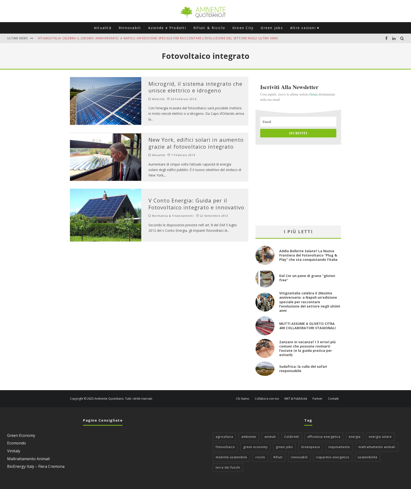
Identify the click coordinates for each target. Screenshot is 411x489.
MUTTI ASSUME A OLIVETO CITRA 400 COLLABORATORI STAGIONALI (307, 325)
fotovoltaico (225, 447)
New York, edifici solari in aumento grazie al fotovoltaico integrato (196, 143)
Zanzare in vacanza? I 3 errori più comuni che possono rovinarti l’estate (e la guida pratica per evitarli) (307, 348)
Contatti (333, 398)
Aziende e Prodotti (167, 27)
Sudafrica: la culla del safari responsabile (303, 368)
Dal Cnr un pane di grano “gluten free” (307, 277)
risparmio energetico (332, 457)
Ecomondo (16, 443)
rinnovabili (299, 457)
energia (355, 437)
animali (270, 437)
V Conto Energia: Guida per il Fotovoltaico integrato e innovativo (196, 204)
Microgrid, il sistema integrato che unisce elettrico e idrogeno (195, 87)
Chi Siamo (242, 398)
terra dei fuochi (228, 467)
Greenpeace (310, 447)
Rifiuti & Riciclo (209, 27)
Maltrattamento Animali (28, 458)
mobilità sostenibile (231, 457)
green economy (255, 447)
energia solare (380, 437)
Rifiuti (278, 457)
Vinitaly (13, 451)
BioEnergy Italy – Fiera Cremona (35, 466)
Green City (243, 27)
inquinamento (339, 447)
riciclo (260, 457)
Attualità (103, 27)
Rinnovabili (130, 27)
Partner (318, 398)
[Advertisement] (298, 185)
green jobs (284, 447)
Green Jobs (272, 27)
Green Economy (21, 435)
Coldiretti (291, 437)
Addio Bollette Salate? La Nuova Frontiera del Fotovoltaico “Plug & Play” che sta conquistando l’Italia (308, 255)
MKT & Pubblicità (295, 398)
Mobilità (158, 99)
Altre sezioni (303, 27)
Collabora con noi (267, 398)
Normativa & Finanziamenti (173, 215)
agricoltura (224, 437)
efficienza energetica (324, 437)
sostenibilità (367, 457)
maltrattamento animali (376, 447)
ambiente (248, 437)
